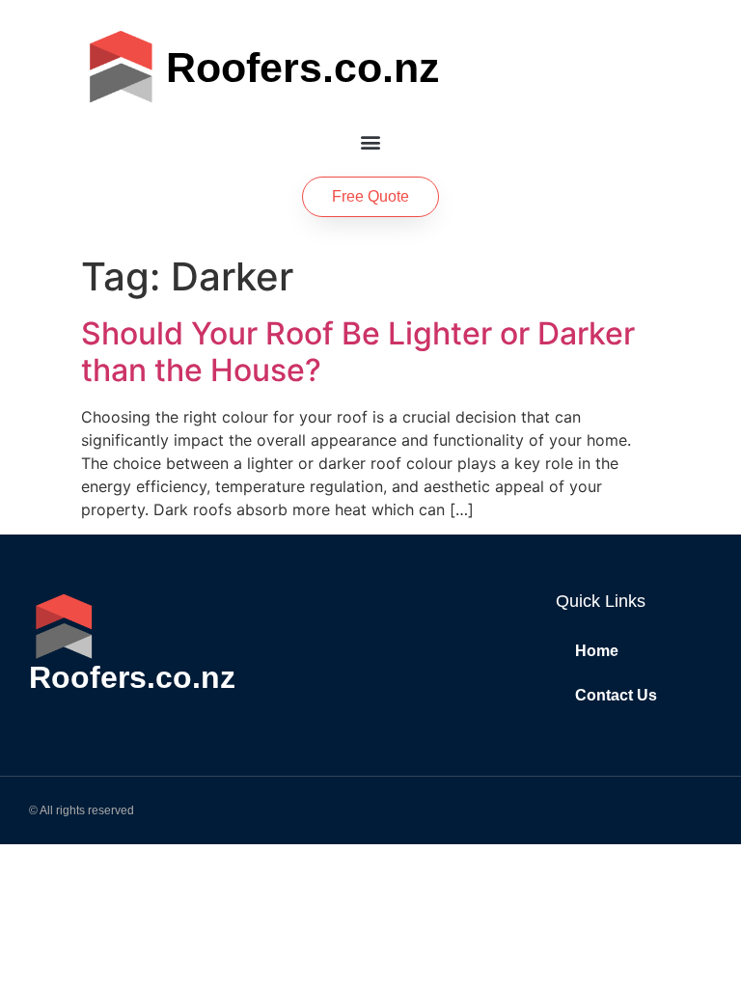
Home (596, 651)
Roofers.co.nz (303, 67)
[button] (371, 141)
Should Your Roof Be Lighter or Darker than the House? (358, 352)
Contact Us (616, 695)
